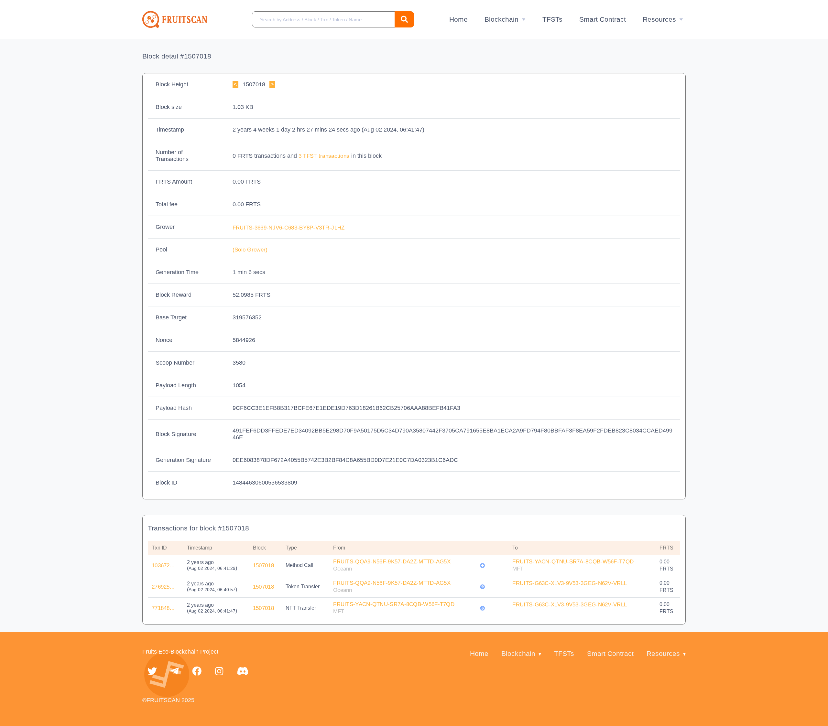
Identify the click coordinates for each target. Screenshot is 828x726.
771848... (163, 608)
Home (458, 19)
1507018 (263, 565)
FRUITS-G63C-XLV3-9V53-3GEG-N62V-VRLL (569, 583)
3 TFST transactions (325, 156)
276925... (163, 587)
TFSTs (552, 19)
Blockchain (501, 19)
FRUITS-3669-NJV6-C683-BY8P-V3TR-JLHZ (289, 228)
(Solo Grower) (250, 250)
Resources (659, 19)
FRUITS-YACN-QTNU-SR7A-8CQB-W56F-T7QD (573, 561)
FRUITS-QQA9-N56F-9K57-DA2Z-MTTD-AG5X (392, 561)
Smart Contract (602, 19)
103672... (163, 565)
